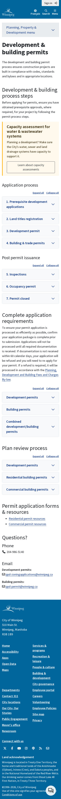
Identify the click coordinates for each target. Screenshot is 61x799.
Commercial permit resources (27, 524)
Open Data (9, 664)
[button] (30, 204)
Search (46, 13)
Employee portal (43, 690)
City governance (43, 684)
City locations (11, 702)
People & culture (44, 667)
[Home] (8, 11)
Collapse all (52, 192)
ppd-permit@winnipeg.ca (21, 586)
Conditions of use (12, 794)
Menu (55, 13)
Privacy (37, 720)
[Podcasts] (33, 748)
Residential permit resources (27, 519)
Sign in (48, 3)
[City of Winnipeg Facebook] (12, 748)
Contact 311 (10, 696)
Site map (38, 714)
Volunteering (41, 702)
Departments (11, 690)
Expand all (38, 192)
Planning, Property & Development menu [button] (21, 29)
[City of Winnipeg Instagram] (26, 748)
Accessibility (10, 652)
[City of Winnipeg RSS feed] (40, 748)
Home (6, 646)
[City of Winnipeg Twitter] (5, 748)
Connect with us (13, 741)
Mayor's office (11, 725)
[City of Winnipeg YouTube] (19, 748)
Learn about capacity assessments (31, 167)
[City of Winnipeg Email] (47, 748)
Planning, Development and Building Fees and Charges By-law (30, 374)
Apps (5, 658)
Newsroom (9, 731)
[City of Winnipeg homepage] (13, 611)
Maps (5, 670)
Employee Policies (44, 708)
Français (35, 13)
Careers (38, 696)
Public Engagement (15, 719)
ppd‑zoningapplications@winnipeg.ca (29, 574)
